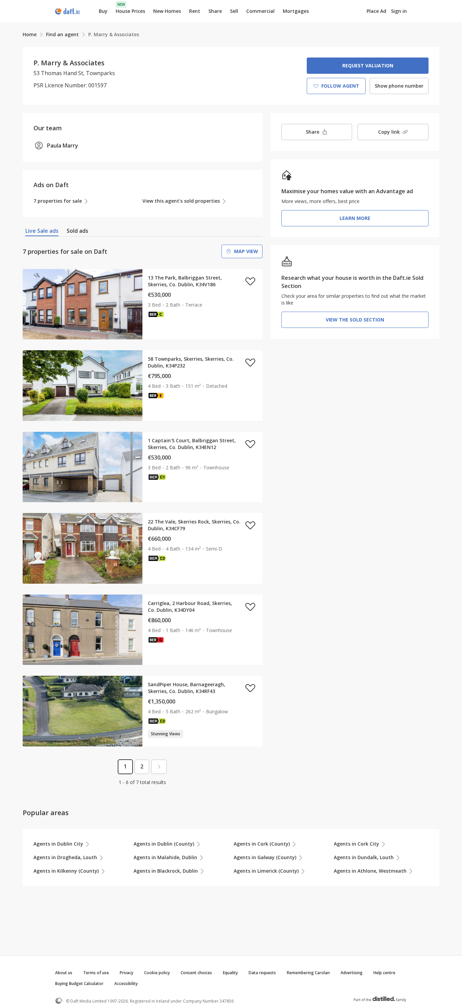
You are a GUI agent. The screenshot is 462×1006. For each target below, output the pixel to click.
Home (30, 34)
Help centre (384, 973)
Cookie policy (157, 973)
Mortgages (296, 11)
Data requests (262, 973)
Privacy (126, 973)
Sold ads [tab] (77, 230)
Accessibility (126, 983)
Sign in (399, 11)
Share (215, 11)
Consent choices (196, 973)
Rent (194, 11)
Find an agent (62, 34)
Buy (103, 11)
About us (63, 973)
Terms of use (96, 973)
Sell (234, 11)
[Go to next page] (159, 767)
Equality (230, 973)
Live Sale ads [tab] (42, 230)
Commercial (260, 11)
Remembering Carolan (308, 973)
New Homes (167, 11)
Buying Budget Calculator (79, 983)
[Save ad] (250, 281)
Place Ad (376, 11)
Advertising (352, 973)
